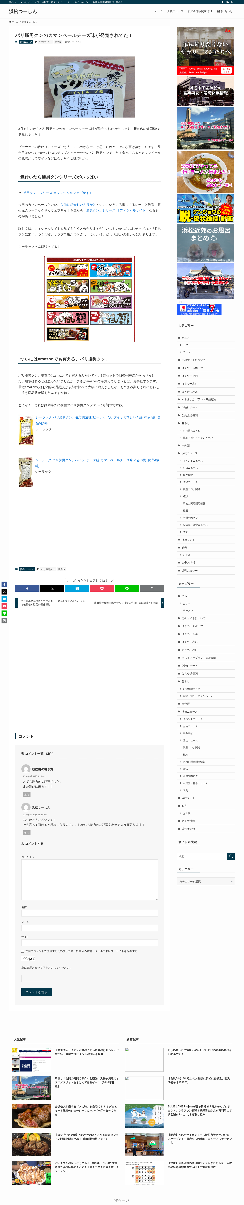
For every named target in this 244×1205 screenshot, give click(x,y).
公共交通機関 (190, 415)
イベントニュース (193, 460)
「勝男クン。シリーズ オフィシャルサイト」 (116, 210)
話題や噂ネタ (190, 517)
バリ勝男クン (45, 41)
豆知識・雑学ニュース (195, 524)
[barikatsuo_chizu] (89, 116)
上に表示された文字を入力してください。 (46, 967)
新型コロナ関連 (191, 489)
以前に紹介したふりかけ (78, 204)
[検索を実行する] (231, 856)
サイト (25, 937)
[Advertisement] (60, 530)
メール (25, 922)
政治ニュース (190, 482)
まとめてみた (190, 391)
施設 (185, 496)
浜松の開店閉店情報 (194, 503)
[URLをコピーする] (152, 588)
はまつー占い (190, 383)
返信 (26, 794)
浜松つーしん (23, 11)
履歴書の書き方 (42, 769)
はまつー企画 (190, 376)
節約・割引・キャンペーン (198, 437)
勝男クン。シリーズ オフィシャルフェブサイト (57, 192)
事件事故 (188, 475)
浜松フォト (188, 539)
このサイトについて (194, 360)
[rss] (227, 2)
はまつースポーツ (192, 368)
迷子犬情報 (188, 562)
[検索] (232, 2)
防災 (185, 532)
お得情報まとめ (191, 430)
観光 (184, 547)
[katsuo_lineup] (89, 340)
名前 (24, 907)
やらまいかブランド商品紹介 (199, 399)
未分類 (186, 445)
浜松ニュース (26, 41)
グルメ (186, 337)
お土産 (186, 555)
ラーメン (188, 352)
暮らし (186, 423)
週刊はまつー (190, 570)
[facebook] (222, 2)
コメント (27, 857)
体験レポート (190, 407)
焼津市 (58, 41)
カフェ (186, 345)
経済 (185, 510)
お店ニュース (190, 467)
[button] (27, 588)
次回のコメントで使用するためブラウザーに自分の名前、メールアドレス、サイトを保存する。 (82, 950)
